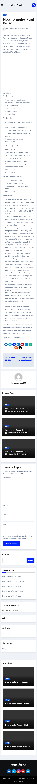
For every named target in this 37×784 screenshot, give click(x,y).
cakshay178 (13, 29)
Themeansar (18, 781)
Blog (5, 15)
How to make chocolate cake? (25, 358)
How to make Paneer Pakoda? (17, 430)
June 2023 (6, 634)
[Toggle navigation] (2, 5)
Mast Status (17, 5)
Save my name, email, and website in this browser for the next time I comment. (17, 537)
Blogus (29, 778)
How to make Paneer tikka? (16, 451)
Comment (7, 478)
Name (5, 505)
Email (5, 515)
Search (5, 554)
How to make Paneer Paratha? (13, 591)
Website (5, 524)
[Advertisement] (18, 73)
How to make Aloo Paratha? (12, 596)
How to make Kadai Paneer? (16, 409)
